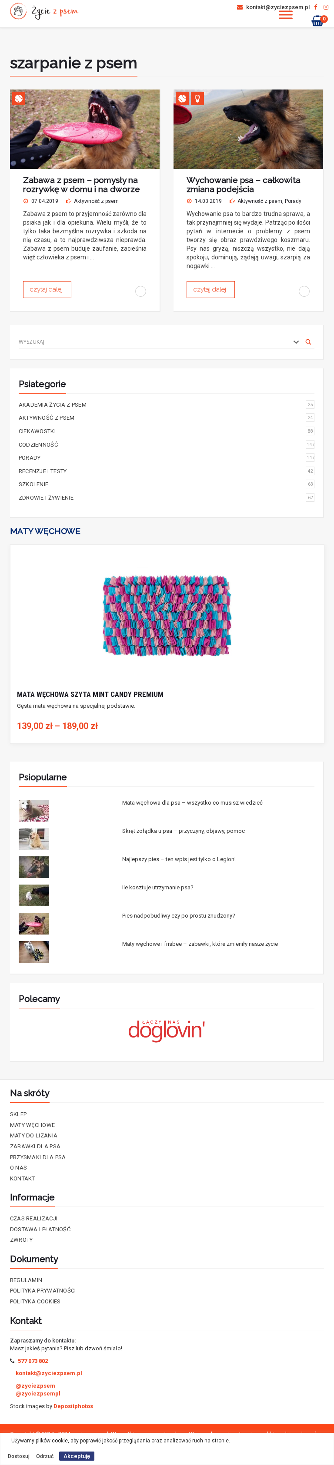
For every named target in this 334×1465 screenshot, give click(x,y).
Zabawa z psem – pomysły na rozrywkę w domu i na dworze (81, 184)
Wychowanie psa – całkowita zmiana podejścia (244, 184)
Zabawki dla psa (35, 1146)
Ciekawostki (166, 431)
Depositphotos (73, 1406)
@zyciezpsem (35, 1385)
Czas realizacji (34, 1218)
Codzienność (167, 444)
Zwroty (21, 1239)
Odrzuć (44, 1456)
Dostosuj (19, 1456)
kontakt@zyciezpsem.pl (277, 7)
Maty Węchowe (32, 1125)
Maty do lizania (34, 1135)
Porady (293, 201)
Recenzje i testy (166, 471)
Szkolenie (166, 484)
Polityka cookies (35, 1301)
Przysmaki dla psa (38, 1157)
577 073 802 (33, 1361)
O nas (18, 1167)
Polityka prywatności (43, 1290)
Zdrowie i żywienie (166, 497)
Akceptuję (76, 1456)
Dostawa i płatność (40, 1229)
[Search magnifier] (308, 342)
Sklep (18, 1114)
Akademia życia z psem (166, 404)
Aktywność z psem (96, 201)
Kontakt (22, 1178)
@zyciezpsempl (38, 1393)
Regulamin (26, 1280)
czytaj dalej (47, 289)
